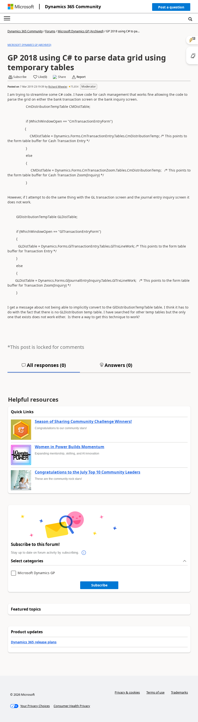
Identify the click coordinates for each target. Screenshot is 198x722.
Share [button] (62, 77)
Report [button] (81, 77)
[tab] (43, 367)
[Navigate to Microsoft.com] (21, 6)
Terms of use (155, 692)
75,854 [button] (74, 86)
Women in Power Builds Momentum (69, 447)
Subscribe (99, 585)
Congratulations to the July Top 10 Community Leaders (87, 472)
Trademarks (179, 692)
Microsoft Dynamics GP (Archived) (81, 31)
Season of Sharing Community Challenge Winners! (83, 421)
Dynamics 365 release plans (34, 642)
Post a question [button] (171, 7)
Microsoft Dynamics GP (36, 573)
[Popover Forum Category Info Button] (84, 553)
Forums (50, 31)
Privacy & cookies (127, 692)
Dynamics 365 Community (73, 6)
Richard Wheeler (57, 86)
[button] (171, 8)
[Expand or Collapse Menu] (7, 18)
